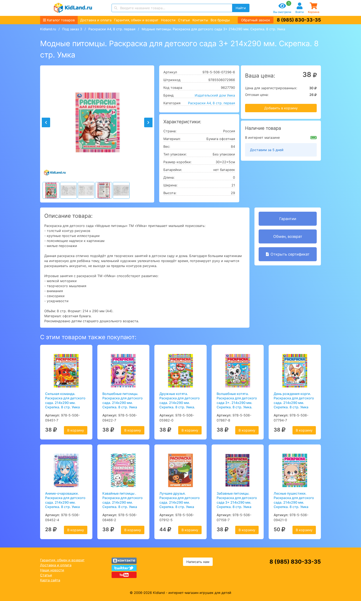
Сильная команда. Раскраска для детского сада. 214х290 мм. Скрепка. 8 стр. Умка (65, 400)
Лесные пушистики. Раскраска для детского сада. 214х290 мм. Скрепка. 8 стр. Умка (294, 500)
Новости (168, 20)
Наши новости (52, 570)
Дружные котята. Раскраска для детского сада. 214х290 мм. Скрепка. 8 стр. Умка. (179, 400)
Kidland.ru (48, 29)
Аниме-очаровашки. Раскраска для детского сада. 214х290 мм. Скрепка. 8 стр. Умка (65, 500)
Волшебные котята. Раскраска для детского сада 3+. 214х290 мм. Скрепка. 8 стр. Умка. (237, 400)
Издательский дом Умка (215, 95)
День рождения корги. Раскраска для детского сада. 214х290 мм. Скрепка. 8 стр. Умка (294, 400)
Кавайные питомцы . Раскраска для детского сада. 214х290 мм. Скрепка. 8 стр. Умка (122, 500)
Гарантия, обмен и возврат (136, 20)
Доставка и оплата (96, 20)
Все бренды (220, 20)
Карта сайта (50, 580)
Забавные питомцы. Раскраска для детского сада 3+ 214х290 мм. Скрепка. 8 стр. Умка (237, 500)
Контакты (200, 20)
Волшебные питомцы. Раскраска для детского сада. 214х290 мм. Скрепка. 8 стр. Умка (122, 400)
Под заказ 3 (72, 29)
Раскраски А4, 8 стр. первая (111, 29)
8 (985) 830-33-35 (299, 20)
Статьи (184, 20)
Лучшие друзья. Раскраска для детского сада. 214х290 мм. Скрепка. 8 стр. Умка (179, 500)
